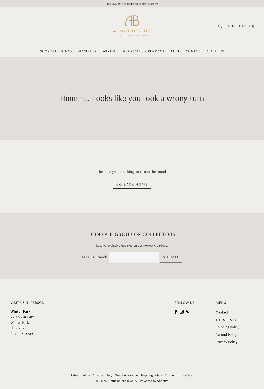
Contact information (179, 375)
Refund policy (80, 375)
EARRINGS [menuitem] (110, 51)
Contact (222, 312)
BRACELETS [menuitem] (87, 51)
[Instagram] (182, 311)
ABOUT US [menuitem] (215, 51)
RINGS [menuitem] (67, 51)
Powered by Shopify (154, 381)
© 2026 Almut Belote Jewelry (116, 381)
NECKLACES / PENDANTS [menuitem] (145, 51)
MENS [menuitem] (176, 51)
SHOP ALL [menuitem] (48, 51)
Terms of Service (228, 319)
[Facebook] (176, 311)
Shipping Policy (227, 327)
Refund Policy (226, 334)
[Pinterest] (188, 311)
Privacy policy (102, 375)
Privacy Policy (226, 341)
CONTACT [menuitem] (194, 51)
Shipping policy (151, 375)
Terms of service (126, 375)
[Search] (220, 26)
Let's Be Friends (95, 257)
